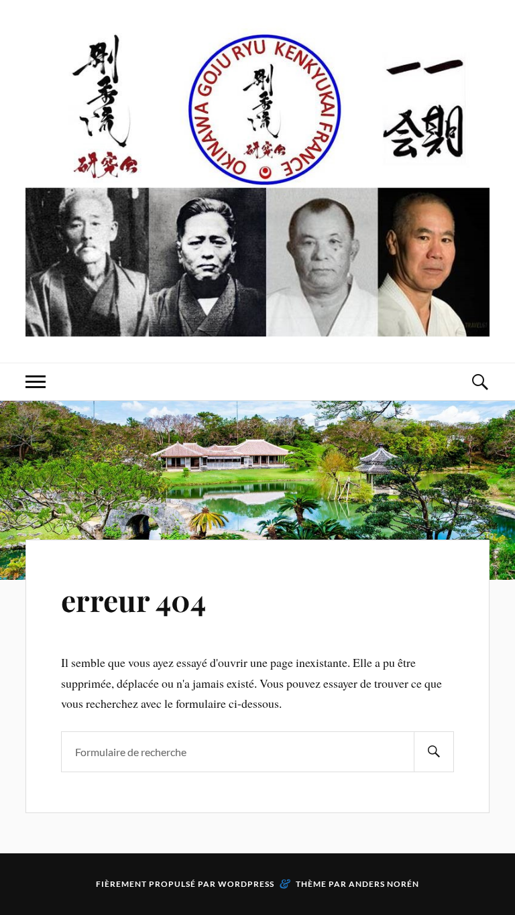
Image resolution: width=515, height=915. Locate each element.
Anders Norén (384, 884)
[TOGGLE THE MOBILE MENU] (35, 381)
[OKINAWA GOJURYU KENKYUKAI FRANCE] (257, 180)
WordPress (246, 884)
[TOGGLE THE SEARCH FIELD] (479, 381)
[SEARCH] (434, 751)
